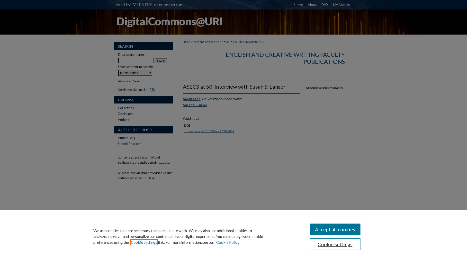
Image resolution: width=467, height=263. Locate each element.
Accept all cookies (335, 229)
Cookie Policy (228, 242)
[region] (233, 236)
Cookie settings (144, 242)
